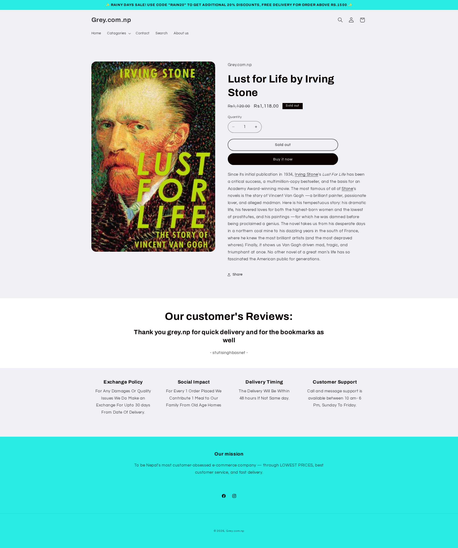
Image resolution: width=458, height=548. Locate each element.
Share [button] (238, 275)
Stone (347, 189)
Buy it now (283, 159)
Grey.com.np (235, 531)
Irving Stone (306, 175)
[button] (118, 33)
